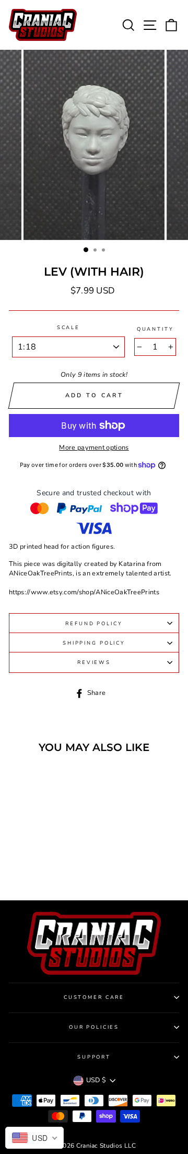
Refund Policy (93, 623)
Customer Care (94, 997)
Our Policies (94, 1027)
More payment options (93, 447)
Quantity (155, 328)
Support (94, 1056)
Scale (68, 327)
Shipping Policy (94, 642)
